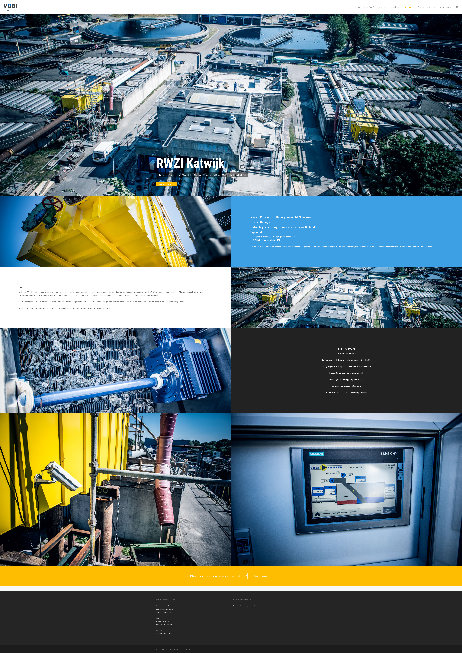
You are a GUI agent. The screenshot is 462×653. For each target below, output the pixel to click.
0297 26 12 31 (162, 630)
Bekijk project (166, 184)
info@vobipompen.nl (164, 633)
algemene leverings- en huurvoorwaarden (263, 606)
